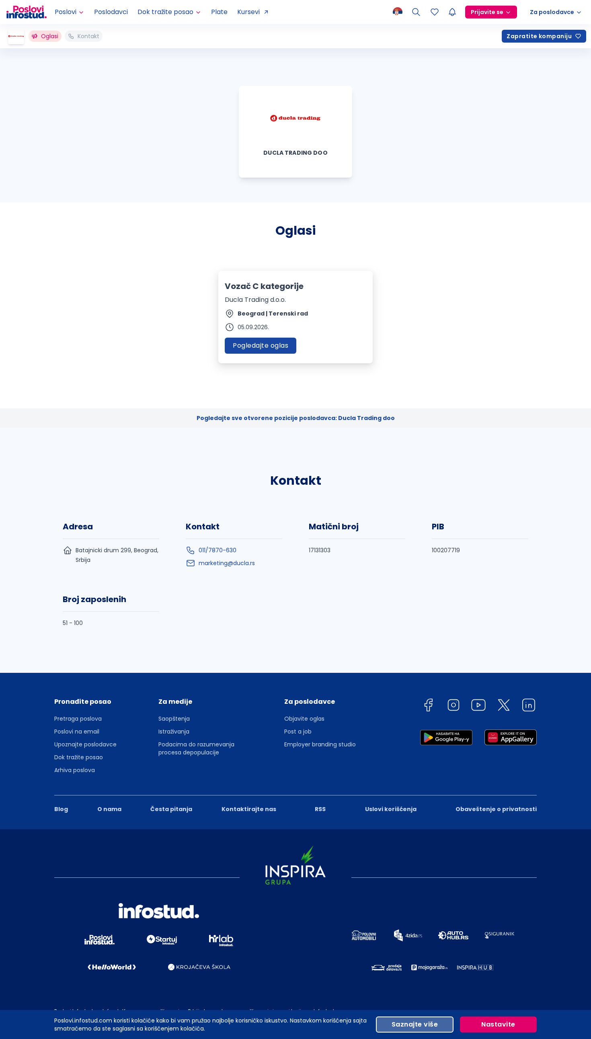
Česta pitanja (171, 809)
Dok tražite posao (78, 757)
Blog (61, 809)
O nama (109, 809)
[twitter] (504, 706)
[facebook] (428, 706)
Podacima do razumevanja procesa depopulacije (196, 748)
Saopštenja (174, 719)
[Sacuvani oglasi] (434, 12)
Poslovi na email (76, 732)
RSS (320, 809)
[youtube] (478, 706)
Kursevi (248, 11)
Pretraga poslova (78, 719)
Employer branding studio (320, 744)
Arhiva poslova (74, 770)
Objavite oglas (304, 719)
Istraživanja (173, 732)
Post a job (298, 732)
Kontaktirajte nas (249, 809)
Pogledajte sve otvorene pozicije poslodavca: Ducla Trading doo (296, 418)
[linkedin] (529, 706)
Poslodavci (111, 11)
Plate (219, 11)
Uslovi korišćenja (391, 809)
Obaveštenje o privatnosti (496, 809)
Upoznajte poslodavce (85, 744)
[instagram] (453, 706)
